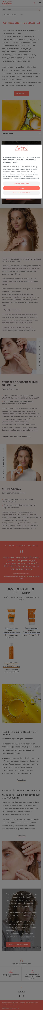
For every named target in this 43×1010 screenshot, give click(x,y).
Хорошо (21, 188)
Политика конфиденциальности (30, 178)
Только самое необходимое (21, 192)
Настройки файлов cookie (21, 183)
